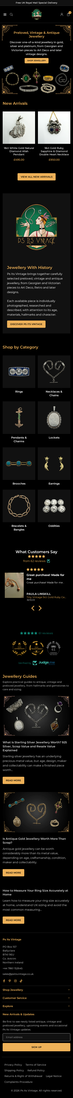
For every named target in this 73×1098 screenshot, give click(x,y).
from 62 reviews (34, 561)
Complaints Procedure (18, 1081)
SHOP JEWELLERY (36, 60)
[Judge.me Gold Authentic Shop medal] (19, 648)
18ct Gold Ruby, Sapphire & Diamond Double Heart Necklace (54, 151)
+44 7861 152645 (13, 968)
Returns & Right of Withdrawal (23, 1076)
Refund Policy (36, 1070)
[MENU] (5, 14)
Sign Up (36, 1047)
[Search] (11, 14)
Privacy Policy (13, 1064)
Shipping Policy (14, 1070)
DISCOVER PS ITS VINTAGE (26, 324)
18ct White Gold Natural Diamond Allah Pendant (19, 151)
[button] (33, 608)
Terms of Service (36, 1064)
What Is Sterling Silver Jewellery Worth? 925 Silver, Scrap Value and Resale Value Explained (35, 746)
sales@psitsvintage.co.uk (18, 974)
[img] (36, 556)
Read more (15, 781)
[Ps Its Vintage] (37, 13)
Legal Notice (53, 1076)
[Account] (62, 14)
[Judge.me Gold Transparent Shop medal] (36, 648)
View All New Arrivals (36, 176)
